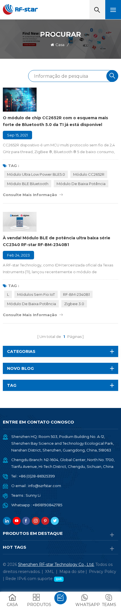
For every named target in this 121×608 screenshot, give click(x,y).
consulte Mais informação (30, 194)
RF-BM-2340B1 (76, 294)
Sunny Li (33, 495)
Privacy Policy (102, 571)
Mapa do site (72, 571)
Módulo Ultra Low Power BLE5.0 (36, 174)
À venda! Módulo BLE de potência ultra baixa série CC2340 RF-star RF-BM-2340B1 (56, 241)
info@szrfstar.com (44, 485)
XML (49, 571)
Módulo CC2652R (88, 174)
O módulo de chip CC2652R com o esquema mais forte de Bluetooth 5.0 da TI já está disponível (55, 121)
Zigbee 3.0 (74, 303)
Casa (59, 44)
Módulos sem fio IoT (36, 294)
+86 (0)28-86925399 (37, 476)
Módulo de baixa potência (81, 183)
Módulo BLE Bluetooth (27, 183)
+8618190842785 (47, 505)
